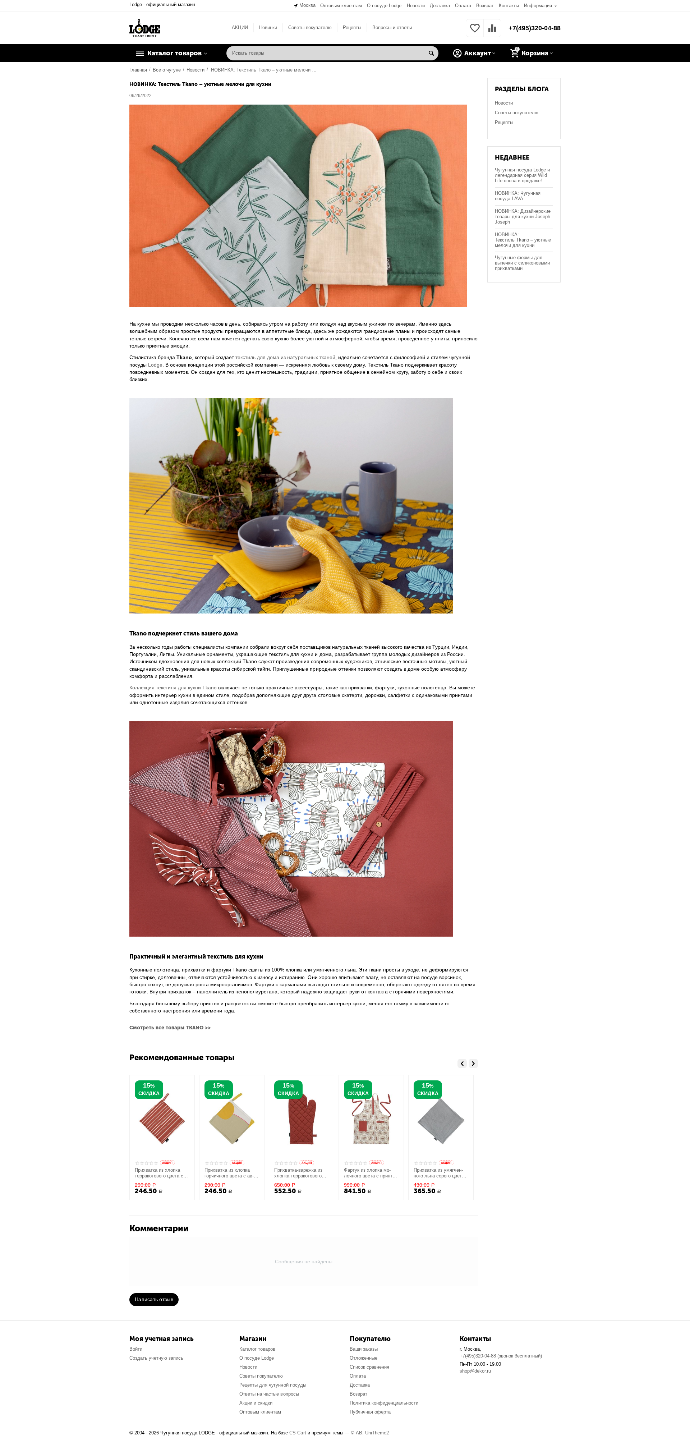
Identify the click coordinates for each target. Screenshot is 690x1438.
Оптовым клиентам (341, 5)
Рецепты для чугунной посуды (272, 1385)
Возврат (485, 5)
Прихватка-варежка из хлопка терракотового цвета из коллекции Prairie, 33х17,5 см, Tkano (298, 1173)
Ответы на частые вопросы (269, 1394)
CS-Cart (297, 1432)
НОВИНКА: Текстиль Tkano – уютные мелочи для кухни (523, 240)
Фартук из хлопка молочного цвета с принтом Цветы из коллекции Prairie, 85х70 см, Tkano (371, 1173)
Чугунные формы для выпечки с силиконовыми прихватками (522, 263)
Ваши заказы (364, 1349)
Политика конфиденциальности (384, 1403)
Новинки (268, 27)
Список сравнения (369, 1367)
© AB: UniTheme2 (370, 1432)
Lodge (155, 365)
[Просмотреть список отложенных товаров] (474, 32)
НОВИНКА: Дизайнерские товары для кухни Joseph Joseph (523, 216)
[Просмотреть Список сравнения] (492, 32)
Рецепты (352, 27)
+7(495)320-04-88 (535, 28)
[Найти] (431, 53)
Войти (135, 1349)
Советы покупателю (310, 27)
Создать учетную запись (156, 1358)
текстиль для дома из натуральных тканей (285, 357)
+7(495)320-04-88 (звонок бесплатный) (501, 1356)
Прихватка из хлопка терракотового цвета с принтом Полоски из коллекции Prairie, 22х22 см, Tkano (162, 1173)
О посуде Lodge (384, 5)
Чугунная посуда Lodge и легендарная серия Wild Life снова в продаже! (522, 175)
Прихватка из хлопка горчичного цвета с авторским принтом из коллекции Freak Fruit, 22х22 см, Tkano (231, 1173)
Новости (416, 5)
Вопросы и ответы (392, 27)
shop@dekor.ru (475, 1371)
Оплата (463, 5)
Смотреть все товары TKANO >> (170, 1028)
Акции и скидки (255, 1403)
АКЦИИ (240, 27)
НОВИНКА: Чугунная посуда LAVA (517, 195)
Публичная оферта (370, 1412)
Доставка (440, 5)
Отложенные (363, 1358)
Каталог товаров (257, 1349)
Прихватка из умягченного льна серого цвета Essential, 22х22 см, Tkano (439, 1173)
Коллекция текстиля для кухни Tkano (173, 687)
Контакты (509, 5)
